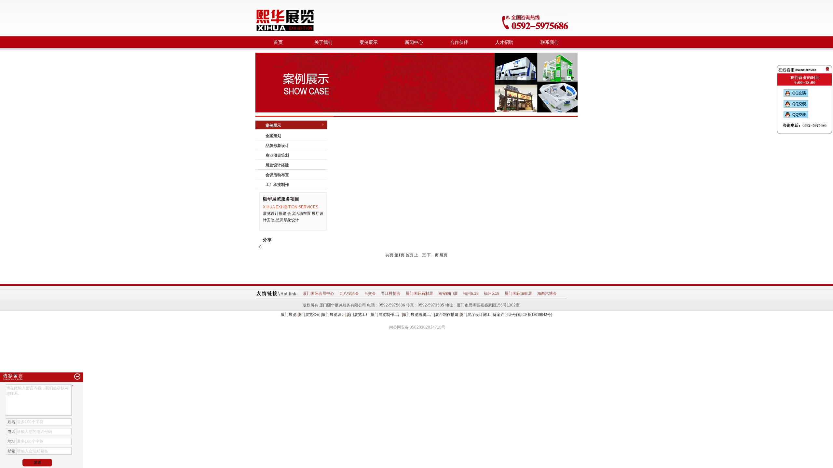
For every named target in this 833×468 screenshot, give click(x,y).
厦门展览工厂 (358, 314)
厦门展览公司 (309, 314)
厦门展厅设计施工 (475, 314)
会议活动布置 (277, 175)
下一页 (433, 255)
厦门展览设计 (333, 314)
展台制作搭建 (446, 314)
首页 (409, 255)
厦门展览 (288, 314)
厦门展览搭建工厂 (418, 314)
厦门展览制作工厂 (386, 314)
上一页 (420, 255)
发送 (37, 462)
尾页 (443, 255)
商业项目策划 (277, 155)
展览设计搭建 (277, 165)
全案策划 (273, 136)
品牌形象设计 (277, 145)
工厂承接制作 (277, 184)
